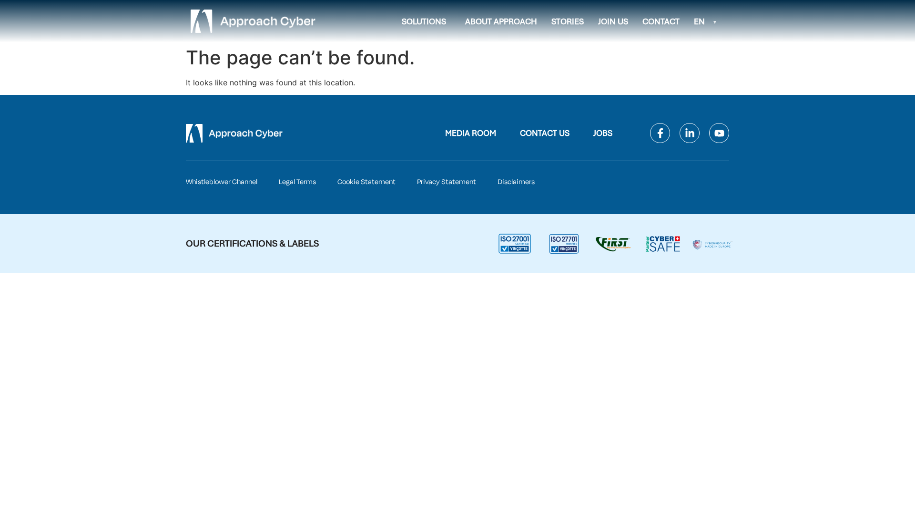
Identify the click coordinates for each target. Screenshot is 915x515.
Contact (661, 21)
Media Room (470, 133)
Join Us (613, 21)
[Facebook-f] (660, 133)
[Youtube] (719, 133)
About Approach (501, 21)
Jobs (602, 133)
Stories (567, 21)
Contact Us (544, 133)
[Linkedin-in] (690, 133)
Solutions (424, 21)
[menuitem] (705, 21)
